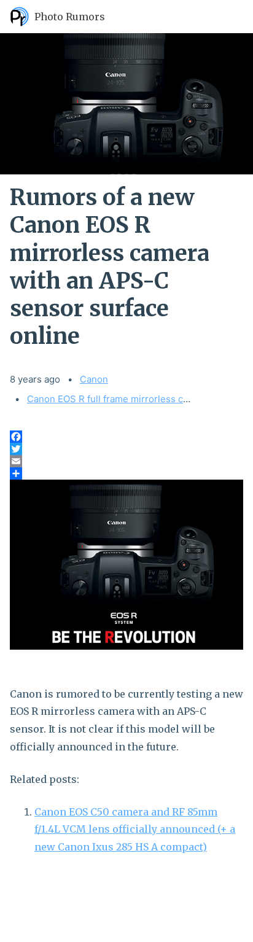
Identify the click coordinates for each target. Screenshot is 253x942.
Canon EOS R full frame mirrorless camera (118, 399)
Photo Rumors (69, 16)
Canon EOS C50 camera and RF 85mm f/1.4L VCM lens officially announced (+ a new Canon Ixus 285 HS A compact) (134, 830)
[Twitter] (126, 449)
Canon (94, 379)
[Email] (126, 461)
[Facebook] (126, 436)
